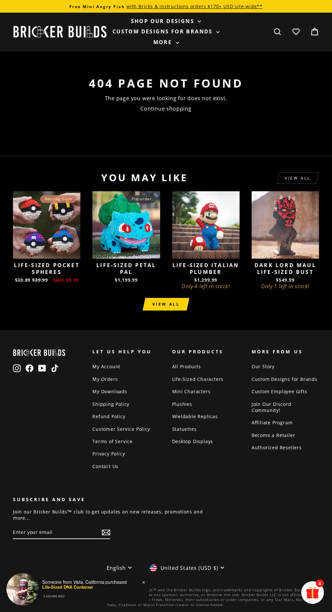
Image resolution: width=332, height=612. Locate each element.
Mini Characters (191, 391)
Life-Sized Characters (198, 379)
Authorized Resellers (277, 447)
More (163, 42)
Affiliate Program (272, 422)
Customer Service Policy (121, 429)
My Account (106, 366)
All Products (186, 366)
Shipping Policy (110, 404)
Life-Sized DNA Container (67, 587)
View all (298, 178)
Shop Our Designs (163, 21)
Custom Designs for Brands (164, 31)
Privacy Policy (108, 454)
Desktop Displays (192, 441)
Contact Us (105, 466)
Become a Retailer (273, 435)
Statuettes (184, 429)
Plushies (182, 404)
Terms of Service (112, 441)
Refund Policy (108, 416)
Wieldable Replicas (195, 416)
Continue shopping (166, 108)
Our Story (263, 366)
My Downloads (109, 391)
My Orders (105, 379)
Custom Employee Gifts (279, 391)
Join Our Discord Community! (271, 407)
